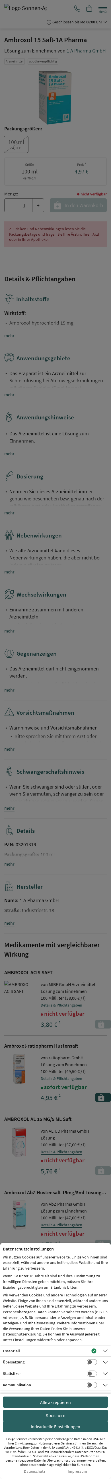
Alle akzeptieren (55, 1402)
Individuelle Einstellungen (55, 1426)
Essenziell (11, 1350)
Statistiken (12, 1373)
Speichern (55, 1415)
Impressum (77, 1471)
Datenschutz (34, 1471)
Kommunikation (17, 1384)
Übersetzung (13, 1362)
